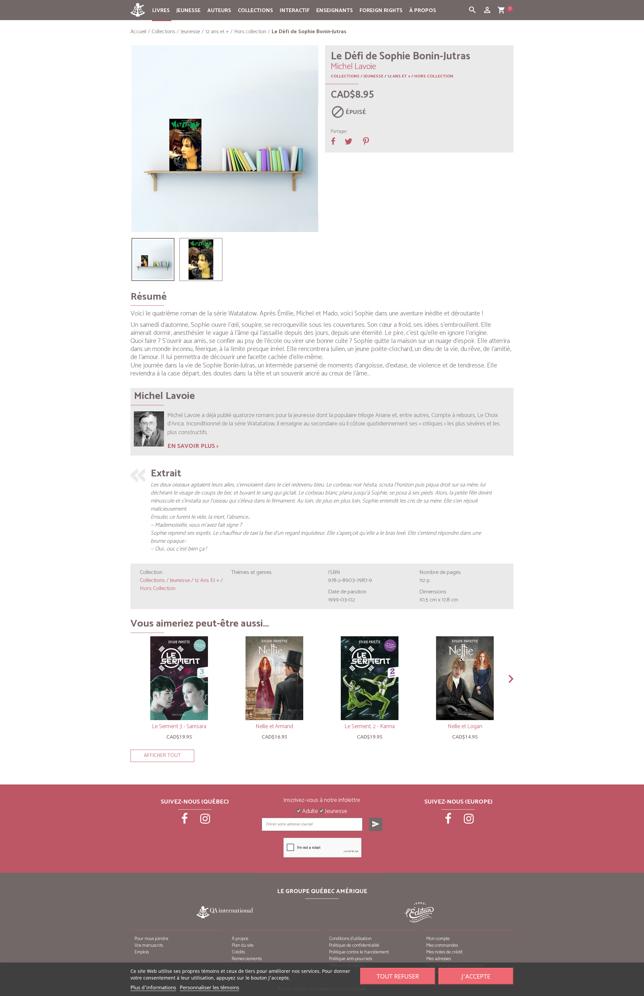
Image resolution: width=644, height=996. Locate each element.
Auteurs (219, 10)
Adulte (309, 811)
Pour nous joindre (151, 939)
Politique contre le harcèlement (359, 952)
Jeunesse (188, 10)
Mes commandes (442, 945)
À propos (422, 10)
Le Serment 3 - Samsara (179, 726)
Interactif (295, 10)
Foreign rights (381, 10)
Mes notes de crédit (444, 952)
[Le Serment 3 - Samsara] (179, 678)
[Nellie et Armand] (274, 678)
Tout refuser (398, 976)
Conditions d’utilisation (350, 939)
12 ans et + (398, 76)
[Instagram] (205, 821)
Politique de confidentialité (354, 945)
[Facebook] (185, 821)
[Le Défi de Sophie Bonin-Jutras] (152, 259)
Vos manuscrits (149, 945)
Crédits (238, 952)
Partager (339, 131)
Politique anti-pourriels (350, 959)
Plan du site (243, 945)
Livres (161, 10)
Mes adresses (438, 959)
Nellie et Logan (465, 726)
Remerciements (247, 959)
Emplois (142, 952)
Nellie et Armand (274, 726)
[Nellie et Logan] (465, 678)
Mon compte (438, 939)
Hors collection (433, 76)
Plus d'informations (153, 987)
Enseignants (334, 10)
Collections (255, 10)
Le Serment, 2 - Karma (369, 726)
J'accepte (476, 976)
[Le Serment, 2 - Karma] (370, 678)
